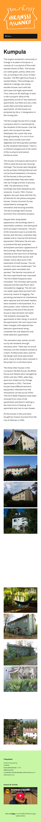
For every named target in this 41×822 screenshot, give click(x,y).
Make (13, 814)
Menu (9, 36)
